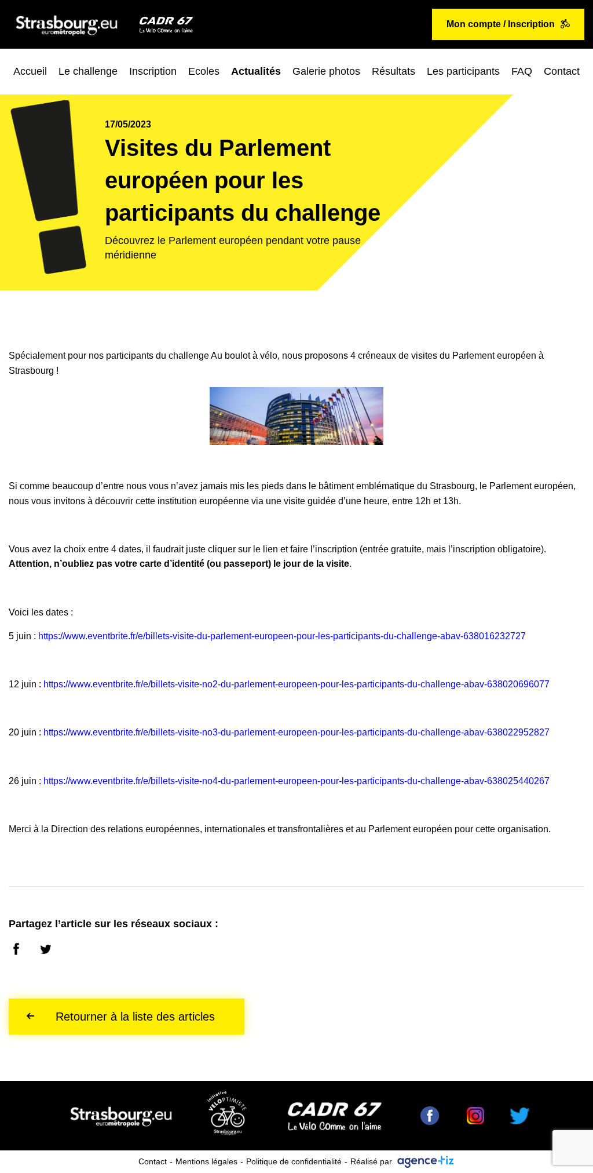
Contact (562, 71)
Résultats (393, 71)
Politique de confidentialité (294, 1161)
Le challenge (88, 71)
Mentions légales (206, 1161)
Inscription (153, 71)
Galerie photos (326, 71)
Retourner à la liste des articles (135, 1016)
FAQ (521, 71)
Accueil (30, 71)
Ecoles (203, 71)
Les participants (463, 71)
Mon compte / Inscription (500, 24)
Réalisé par (371, 1161)
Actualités (256, 71)
